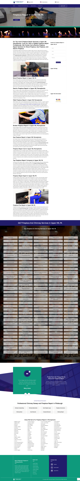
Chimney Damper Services (26, 262)
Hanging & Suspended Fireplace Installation (71, 344)
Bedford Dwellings (17, 429)
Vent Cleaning (10, 326)
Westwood (56, 446)
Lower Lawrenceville (44, 422)
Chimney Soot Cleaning (10, 244)
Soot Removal (41, 240)
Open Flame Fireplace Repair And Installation (10, 348)
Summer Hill (56, 435)
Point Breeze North (44, 443)
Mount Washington (44, 429)
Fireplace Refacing (56, 251)
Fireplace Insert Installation (10, 323)
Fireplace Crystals (25, 299)
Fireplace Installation (55, 244)
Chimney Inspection (56, 237)
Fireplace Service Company (40, 330)
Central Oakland (17, 446)
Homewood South (31, 444)
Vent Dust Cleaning (56, 326)
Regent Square (43, 446)
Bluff (15, 434)
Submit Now (58, 62)
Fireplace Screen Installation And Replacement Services (71, 320)
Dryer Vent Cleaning (71, 323)
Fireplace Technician (71, 336)
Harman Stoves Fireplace (26, 309)
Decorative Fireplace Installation (71, 333)
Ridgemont (43, 447)
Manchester (43, 424)
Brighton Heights (17, 437)
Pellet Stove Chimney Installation (41, 295)
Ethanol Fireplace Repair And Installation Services (55, 272)
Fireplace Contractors (70, 265)
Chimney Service (40, 237)
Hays (28, 439)
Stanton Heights (57, 433)
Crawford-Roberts (31, 421)
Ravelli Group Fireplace (40, 319)
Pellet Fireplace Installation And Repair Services (56, 299)
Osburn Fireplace (40, 309)
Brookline (16, 438)
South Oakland (57, 421)
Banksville (16, 428)
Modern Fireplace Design (10, 295)
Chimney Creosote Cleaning (25, 244)
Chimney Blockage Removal (25, 255)
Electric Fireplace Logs (25, 284)
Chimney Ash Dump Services (40, 262)
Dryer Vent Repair (25, 333)
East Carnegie (30, 425)
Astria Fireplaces (70, 302)
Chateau (15, 448)
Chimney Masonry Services (25, 265)
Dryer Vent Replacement (40, 333)
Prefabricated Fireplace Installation (70, 272)
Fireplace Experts (71, 330)
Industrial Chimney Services (70, 284)
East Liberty (30, 428)
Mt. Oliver (42, 430)
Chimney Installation (71, 240)
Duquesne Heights (31, 422)
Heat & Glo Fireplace (10, 309)
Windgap (56, 447)
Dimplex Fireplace (55, 309)
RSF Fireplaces (10, 306)
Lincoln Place (30, 450)
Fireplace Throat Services (10, 284)
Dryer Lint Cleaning (41, 326)
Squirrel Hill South (57, 430)
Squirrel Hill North (57, 429)
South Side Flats (57, 424)
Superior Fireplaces (11, 302)
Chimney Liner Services (10, 262)
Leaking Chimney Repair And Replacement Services (25, 288)
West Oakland (56, 444)
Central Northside (17, 444)
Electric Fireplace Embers (56, 295)
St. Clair (55, 431)
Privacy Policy (35, 473)
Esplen (29, 430)
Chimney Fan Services (70, 262)
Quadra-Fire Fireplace (70, 309)
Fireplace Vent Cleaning (55, 265)
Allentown (16, 424)
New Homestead (44, 431)
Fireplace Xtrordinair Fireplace (71, 312)
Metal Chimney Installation (10, 251)
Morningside (43, 428)
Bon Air (15, 435)
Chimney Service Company (56, 330)
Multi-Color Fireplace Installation (41, 299)
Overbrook (43, 438)
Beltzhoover (16, 431)
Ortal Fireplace (55, 312)
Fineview (29, 433)
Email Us (55, 464)
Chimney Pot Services (55, 262)
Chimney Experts (10, 333)
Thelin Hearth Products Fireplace (25, 319)
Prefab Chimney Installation (40, 323)
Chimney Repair (55, 240)
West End (56, 443)
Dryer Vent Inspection (70, 326)
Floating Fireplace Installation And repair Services (55, 352)
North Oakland (43, 433)
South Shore (56, 422)
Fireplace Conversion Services (55, 343)
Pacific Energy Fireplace (25, 312)
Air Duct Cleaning (25, 326)
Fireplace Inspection (41, 255)
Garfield (29, 435)
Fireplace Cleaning (71, 237)
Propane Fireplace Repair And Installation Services (10, 277)
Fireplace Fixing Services (25, 343)
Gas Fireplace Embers (70, 295)
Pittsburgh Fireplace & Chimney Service (54, 479)
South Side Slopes (57, 425)
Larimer (29, 448)
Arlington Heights (17, 426)
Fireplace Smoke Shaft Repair (25, 251)
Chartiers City (16, 447)
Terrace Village (57, 438)
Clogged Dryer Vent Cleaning (10, 330)
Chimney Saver (70, 255)
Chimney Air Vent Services (10, 299)
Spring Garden (57, 426)
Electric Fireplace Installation (25, 272)
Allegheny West (17, 422)
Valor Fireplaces (25, 302)
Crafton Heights (17, 450)
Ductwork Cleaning (56, 336)
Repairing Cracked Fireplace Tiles (41, 288)
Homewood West (31, 446)
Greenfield (29, 438)
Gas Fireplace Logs (47, 407)
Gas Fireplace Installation (10, 272)
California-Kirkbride (17, 439)
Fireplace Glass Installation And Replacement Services (25, 277)
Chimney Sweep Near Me (41, 336)
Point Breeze (43, 442)
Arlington (16, 425)
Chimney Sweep (10, 237)
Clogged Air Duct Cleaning (26, 330)
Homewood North (31, 443)
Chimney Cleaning (25, 237)
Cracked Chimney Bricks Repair (71, 288)
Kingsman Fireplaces (56, 302)
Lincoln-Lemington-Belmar (46, 421)
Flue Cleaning (10, 240)
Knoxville (29, 447)
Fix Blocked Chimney (10, 288)
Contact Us (40, 5)
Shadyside (42, 448)
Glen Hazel (29, 437)
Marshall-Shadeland (44, 425)
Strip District (56, 434)
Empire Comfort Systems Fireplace (10, 319)
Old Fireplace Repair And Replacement (56, 255)
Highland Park (30, 442)
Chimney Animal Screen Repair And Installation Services (55, 248)
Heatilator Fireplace (26, 306)
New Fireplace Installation (71, 244)
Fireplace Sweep (40, 265)
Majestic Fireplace (56, 306)
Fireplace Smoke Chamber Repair (40, 251)
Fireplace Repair (40, 244)
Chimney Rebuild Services (26, 323)
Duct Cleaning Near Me (25, 336)
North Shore (43, 434)
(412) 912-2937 (56, 467)
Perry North (43, 439)
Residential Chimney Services (55, 284)
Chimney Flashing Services (10, 265)
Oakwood (42, 437)
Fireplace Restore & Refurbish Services (25, 352)
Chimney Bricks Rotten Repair (55, 288)
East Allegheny (30, 424)
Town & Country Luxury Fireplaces (40, 302)
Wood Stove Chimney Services (10, 343)
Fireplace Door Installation (41, 276)
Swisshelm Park (57, 437)
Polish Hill (42, 444)
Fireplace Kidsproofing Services (56, 323)
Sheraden (42, 450)
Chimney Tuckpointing (70, 251)
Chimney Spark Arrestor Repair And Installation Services (40, 248)
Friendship (29, 434)
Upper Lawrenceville (58, 442)
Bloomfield (16, 433)
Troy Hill (55, 439)
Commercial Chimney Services (40, 284)
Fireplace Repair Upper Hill (20, 26)
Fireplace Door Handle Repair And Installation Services (55, 277)
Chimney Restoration (10, 255)
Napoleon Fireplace (41, 306)
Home (14, 5)
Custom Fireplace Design (25, 295)
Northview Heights (44, 435)
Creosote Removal (25, 240)
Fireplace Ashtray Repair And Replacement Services (70, 277)
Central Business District (18, 442)
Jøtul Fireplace (10, 312)
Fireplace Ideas (10, 336)
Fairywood (29, 431)
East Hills (29, 426)
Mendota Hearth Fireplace (41, 312)
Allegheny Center (17, 421)
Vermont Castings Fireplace (71, 306)
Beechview (16, 430)
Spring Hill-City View (57, 428)
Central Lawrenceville (18, 443)
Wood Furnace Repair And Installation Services (40, 272)
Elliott (29, 429)
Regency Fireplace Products (70, 299)
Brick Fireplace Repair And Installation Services (10, 352)
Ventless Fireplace (40, 343)
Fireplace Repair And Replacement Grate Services (25, 281)
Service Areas (33, 5)
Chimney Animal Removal (56, 319)
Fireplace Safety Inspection (55, 333)
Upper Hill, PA (56, 470)
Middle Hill (43, 426)
